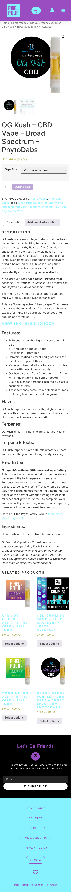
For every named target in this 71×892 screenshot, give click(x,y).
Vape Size (11, 169)
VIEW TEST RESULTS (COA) (29, 323)
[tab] (14, 222)
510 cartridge (27, 202)
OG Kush (60, 207)
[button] (63, 10)
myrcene (47, 207)
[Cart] (36, 10)
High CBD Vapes (39, 22)
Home (5, 22)
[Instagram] (35, 756)
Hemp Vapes (19, 22)
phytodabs (9, 211)
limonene (34, 207)
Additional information (42, 222)
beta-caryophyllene (50, 202)
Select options (14, 643)
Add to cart (22, 187)
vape (20, 211)
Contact (36, 818)
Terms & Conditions (35, 837)
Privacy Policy (35, 847)
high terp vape (17, 207)
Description (14, 222)
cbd (4, 207)
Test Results (35, 827)
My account (35, 808)
